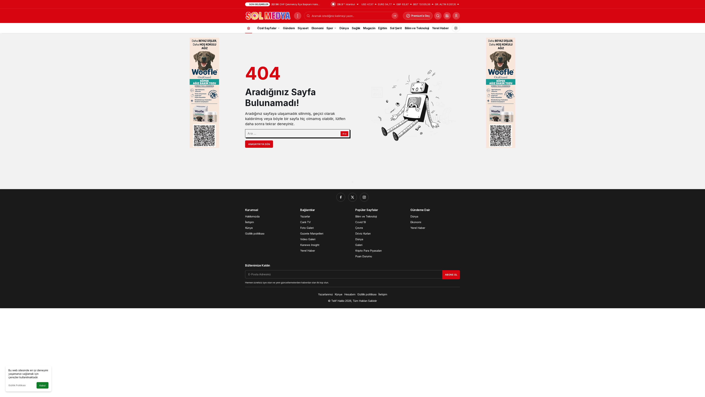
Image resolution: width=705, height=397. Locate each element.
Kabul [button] (42, 385)
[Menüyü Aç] (297, 15)
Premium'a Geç (420, 15)
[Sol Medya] (268, 15)
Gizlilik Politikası (17, 385)
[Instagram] (364, 197)
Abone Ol (451, 274)
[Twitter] (352, 197)
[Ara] (438, 15)
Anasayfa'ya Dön (259, 144)
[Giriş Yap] (456, 15)
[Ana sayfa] (248, 28)
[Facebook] (340, 197)
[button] (447, 15)
